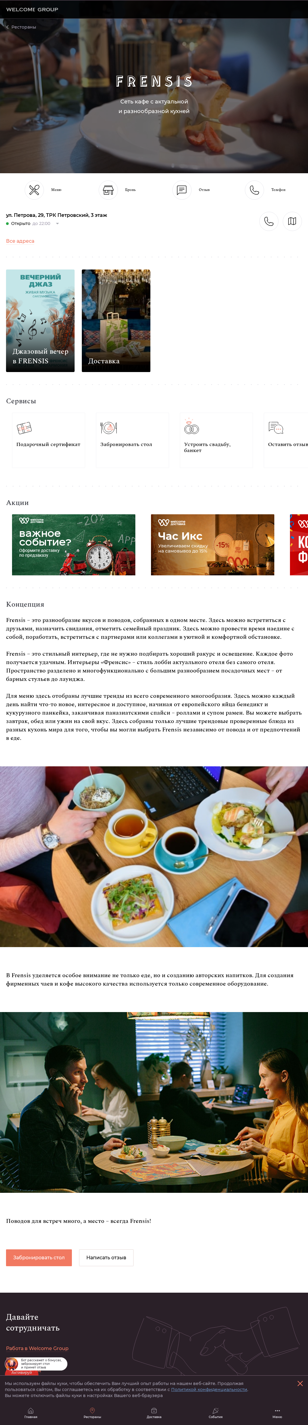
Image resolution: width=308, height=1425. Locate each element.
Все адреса (20, 241)
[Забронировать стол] (132, 440)
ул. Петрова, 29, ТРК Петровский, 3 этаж (56, 215)
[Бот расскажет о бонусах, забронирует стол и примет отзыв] (11, 1364)
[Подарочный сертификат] (48, 440)
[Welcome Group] (32, 9)
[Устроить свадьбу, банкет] (216, 440)
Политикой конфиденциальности (209, 1389)
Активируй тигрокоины (21, 1374)
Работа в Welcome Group (37, 1348)
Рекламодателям (27, 1359)
